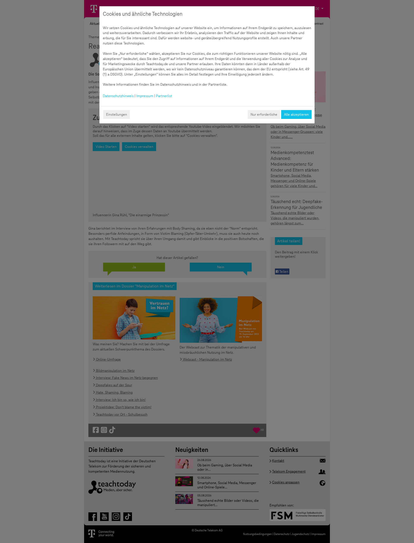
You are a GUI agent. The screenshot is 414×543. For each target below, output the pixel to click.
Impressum (144, 96)
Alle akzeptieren (296, 114)
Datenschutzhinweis (118, 96)
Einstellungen (116, 114)
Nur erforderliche (264, 114)
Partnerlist (164, 96)
